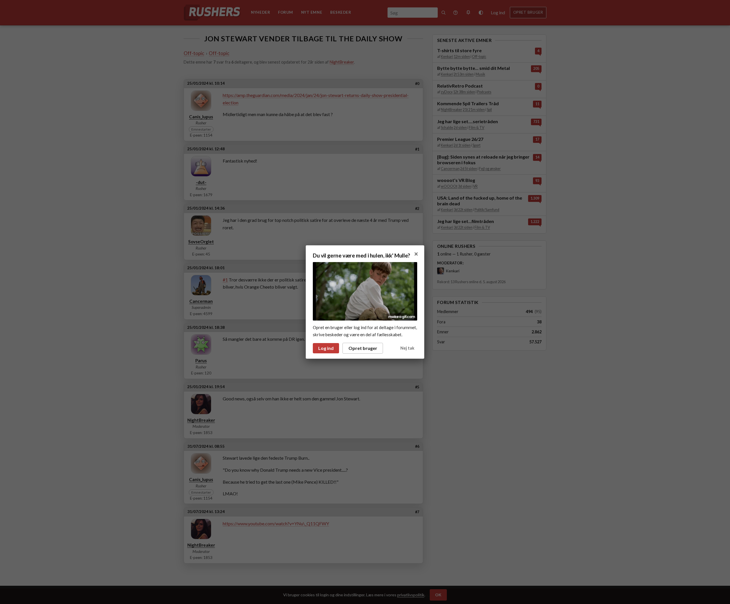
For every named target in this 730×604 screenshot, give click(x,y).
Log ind (326, 348)
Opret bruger (362, 348)
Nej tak (407, 348)
